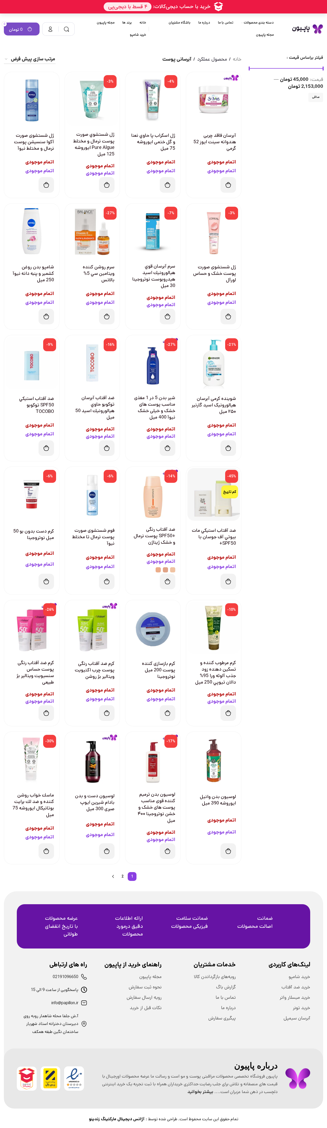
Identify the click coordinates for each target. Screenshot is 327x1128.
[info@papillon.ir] (84, 1003)
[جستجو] (66, 29)
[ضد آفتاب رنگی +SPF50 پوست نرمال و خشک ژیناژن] (153, 494)
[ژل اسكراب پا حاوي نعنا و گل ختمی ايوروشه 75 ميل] (153, 99)
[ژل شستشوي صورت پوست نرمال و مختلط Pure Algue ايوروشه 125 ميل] (92, 99)
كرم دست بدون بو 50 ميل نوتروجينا (33, 534)
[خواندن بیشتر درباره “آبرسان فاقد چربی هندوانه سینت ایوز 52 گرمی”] (228, 185)
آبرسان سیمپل (297, 1018)
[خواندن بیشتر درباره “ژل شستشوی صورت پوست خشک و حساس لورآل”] (228, 316)
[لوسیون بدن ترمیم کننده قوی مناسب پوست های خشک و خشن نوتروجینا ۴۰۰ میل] (153, 759)
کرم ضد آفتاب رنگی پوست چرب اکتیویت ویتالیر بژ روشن (95, 670)
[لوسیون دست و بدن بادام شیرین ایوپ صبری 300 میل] (92, 759)
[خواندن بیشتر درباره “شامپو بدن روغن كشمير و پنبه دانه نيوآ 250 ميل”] (46, 316)
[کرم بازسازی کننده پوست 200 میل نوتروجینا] (153, 627)
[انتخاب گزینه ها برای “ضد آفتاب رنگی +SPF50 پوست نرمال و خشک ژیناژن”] (167, 581)
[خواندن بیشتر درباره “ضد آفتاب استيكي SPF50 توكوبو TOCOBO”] (46, 448)
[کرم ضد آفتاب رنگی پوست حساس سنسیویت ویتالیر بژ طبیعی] (31, 627)
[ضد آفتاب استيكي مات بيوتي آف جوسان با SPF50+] (213, 494)
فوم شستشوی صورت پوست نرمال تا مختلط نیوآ (93, 537)
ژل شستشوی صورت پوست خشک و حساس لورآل (214, 273)
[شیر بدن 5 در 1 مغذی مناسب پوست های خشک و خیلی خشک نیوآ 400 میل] (153, 362)
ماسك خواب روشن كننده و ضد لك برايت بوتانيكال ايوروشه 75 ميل (33, 805)
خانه (237, 59)
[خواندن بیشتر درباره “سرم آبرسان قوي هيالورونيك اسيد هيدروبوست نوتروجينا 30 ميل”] (167, 316)
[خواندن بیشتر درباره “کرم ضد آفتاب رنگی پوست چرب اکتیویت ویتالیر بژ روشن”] (107, 713)
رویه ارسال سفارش (144, 997)
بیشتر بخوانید (200, 1092)
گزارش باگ (226, 987)
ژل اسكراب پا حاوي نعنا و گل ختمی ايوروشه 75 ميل (153, 142)
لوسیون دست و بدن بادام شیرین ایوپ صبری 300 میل (95, 802)
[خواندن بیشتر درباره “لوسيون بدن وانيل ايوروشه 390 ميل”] (228, 851)
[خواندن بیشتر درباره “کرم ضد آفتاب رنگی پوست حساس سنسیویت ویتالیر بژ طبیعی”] (46, 713)
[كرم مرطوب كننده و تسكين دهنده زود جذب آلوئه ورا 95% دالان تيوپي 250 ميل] (213, 627)
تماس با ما (226, 997)
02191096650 (65, 977)
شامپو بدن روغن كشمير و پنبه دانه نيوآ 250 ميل (33, 273)
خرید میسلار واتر (295, 997)
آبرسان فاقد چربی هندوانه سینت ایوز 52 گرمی (214, 142)
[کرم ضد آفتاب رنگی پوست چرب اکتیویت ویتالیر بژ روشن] (92, 627)
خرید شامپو (299, 976)
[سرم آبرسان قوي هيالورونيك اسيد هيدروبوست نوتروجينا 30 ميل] (153, 231)
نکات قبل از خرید (146, 1007)
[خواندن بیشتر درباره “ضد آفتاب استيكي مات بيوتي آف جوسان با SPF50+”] (228, 581)
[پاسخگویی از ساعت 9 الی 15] (84, 990)
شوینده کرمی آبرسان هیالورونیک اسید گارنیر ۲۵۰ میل (214, 405)
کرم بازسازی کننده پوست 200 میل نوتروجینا (158, 670)
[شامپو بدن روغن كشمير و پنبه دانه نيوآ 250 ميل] (31, 231)
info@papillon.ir (64, 1003)
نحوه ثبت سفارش (145, 987)
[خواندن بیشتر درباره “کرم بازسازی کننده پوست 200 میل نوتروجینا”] (167, 713)
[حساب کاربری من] (50, 29)
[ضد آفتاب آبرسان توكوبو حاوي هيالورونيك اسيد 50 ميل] (92, 362)
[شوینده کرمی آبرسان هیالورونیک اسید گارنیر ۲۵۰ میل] (213, 362)
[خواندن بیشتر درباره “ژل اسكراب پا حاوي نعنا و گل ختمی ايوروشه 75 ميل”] (167, 185)
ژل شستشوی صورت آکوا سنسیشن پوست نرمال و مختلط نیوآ (34, 142)
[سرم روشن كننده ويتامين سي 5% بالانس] (92, 231)
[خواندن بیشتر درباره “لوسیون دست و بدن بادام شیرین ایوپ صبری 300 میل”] (107, 851)
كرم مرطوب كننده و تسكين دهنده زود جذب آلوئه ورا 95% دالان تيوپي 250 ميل (215, 672)
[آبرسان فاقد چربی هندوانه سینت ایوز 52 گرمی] (213, 99)
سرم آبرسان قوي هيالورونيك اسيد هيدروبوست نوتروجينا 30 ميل (153, 276)
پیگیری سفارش (222, 1018)
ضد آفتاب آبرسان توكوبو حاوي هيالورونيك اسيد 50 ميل (95, 407)
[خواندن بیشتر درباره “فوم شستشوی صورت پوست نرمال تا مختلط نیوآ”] (107, 581)
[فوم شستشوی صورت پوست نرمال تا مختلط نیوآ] (92, 494)
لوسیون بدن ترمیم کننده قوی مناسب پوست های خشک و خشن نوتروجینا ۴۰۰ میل (156, 807)
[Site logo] (307, 28)
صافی (316, 97)
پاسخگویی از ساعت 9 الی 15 (54, 990)
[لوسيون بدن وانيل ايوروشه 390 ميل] (213, 759)
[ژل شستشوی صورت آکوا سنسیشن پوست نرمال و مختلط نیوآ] (31, 99)
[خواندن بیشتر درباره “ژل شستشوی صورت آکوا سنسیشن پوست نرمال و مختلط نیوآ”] (46, 185)
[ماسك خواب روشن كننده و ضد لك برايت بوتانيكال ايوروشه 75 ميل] (31, 759)
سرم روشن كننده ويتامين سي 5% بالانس (99, 273)
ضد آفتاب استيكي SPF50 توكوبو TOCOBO (36, 405)
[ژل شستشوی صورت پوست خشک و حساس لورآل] (213, 231)
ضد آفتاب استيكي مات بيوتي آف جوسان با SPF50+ (214, 537)
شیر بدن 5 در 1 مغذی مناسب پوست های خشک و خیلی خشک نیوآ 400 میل (154, 407)
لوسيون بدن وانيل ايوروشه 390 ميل (218, 800)
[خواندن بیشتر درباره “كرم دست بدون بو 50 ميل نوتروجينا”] (46, 581)
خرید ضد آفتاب (296, 987)
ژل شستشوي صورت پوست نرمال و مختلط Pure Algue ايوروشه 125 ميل (94, 144)
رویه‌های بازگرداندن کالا (215, 976)
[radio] (172, 569)
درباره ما (228, 1007)
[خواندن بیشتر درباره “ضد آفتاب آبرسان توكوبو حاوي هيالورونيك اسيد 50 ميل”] (107, 448)
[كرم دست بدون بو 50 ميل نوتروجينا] (31, 494)
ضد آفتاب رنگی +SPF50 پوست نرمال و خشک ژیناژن (154, 536)
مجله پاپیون (150, 976)
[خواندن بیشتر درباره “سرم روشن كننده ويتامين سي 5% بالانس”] (107, 316)
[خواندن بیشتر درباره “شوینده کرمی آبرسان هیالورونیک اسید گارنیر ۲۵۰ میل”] (228, 448)
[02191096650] (84, 977)
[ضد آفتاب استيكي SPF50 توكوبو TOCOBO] (31, 362)
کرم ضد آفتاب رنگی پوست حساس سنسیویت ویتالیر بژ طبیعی (35, 672)
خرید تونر (301, 1007)
